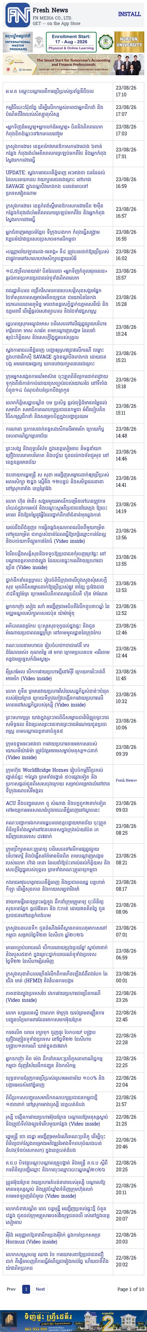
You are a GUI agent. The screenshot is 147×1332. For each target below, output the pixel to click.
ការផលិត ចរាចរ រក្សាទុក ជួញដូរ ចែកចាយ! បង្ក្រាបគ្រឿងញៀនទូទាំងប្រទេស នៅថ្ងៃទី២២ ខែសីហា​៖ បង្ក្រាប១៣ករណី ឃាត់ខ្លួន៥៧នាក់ (51, 1039)
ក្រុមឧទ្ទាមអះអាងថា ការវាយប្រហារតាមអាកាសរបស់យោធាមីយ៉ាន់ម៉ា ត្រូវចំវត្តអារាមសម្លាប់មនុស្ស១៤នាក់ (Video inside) (52, 751)
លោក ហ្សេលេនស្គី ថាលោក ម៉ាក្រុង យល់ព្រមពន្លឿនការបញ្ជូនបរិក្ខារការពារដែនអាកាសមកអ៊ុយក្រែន (55, 1017)
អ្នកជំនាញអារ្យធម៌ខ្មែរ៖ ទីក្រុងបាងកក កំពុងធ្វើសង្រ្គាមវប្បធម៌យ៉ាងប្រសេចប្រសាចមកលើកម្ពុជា (53, 236)
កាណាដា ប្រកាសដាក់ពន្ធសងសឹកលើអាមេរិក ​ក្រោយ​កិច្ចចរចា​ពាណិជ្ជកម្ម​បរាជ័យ (55, 433)
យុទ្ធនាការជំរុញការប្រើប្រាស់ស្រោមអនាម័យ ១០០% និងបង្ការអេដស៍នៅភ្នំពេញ (55, 1082)
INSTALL (129, 15)
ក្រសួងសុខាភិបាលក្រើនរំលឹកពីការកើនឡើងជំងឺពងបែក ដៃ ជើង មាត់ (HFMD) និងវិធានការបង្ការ (57, 978)
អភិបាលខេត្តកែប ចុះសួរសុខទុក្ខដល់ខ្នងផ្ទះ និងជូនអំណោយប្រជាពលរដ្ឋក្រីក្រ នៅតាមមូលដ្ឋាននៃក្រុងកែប (53, 630)
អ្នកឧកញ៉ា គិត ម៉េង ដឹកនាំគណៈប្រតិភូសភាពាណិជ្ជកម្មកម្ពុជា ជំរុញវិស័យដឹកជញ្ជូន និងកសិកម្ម (54, 1062)
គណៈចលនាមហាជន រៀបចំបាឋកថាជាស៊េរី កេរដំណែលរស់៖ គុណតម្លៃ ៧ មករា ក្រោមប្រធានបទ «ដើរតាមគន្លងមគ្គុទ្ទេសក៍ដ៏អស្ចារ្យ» (58, 652)
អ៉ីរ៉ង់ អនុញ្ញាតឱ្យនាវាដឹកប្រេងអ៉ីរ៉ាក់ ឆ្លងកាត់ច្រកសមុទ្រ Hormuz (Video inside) (53, 1239)
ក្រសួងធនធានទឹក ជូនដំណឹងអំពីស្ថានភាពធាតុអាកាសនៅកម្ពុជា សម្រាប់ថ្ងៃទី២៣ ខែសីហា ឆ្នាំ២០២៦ (56, 932)
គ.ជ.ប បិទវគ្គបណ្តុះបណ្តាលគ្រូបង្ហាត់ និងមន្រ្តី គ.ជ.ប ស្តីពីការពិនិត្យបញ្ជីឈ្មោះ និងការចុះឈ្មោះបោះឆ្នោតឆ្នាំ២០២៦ (57, 1167)
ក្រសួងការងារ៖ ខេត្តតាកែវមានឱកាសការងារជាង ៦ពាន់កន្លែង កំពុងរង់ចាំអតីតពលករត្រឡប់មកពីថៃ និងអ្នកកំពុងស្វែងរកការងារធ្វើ (56, 153)
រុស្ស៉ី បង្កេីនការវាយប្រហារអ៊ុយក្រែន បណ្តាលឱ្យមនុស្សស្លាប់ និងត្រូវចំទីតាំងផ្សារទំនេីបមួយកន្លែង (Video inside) (57, 1121)
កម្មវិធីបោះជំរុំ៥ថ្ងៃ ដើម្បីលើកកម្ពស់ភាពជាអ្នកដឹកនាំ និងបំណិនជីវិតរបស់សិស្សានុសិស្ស (54, 111)
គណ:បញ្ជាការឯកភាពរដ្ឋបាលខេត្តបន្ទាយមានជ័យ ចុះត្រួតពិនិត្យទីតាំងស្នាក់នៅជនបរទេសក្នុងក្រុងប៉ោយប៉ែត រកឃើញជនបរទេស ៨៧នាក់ (56, 830)
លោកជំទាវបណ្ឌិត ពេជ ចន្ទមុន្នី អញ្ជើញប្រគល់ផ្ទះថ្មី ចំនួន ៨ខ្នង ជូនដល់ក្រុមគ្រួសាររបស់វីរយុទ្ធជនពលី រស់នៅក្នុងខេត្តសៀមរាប (58, 1216)
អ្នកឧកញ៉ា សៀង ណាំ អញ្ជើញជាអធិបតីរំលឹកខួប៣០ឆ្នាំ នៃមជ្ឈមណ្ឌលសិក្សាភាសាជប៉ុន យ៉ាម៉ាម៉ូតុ (58, 610)
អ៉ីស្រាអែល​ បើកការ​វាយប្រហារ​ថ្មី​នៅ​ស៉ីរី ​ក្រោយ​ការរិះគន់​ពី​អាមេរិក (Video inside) (55, 676)
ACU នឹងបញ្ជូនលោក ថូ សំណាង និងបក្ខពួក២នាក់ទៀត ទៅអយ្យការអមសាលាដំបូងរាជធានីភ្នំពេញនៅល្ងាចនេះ (56, 807)
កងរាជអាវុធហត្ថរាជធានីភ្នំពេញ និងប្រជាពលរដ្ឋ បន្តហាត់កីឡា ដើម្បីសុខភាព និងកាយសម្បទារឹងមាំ (55, 886)
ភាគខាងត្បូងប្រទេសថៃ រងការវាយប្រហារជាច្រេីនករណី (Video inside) (53, 997)
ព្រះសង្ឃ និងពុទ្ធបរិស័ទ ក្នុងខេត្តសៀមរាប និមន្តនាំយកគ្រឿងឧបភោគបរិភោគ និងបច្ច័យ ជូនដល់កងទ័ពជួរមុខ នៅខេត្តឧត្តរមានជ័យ (57, 455)
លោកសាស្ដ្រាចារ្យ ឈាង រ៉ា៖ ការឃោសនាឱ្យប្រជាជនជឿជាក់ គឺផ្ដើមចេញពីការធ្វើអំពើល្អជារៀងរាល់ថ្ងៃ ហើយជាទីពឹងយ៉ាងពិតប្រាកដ (57, 1261)
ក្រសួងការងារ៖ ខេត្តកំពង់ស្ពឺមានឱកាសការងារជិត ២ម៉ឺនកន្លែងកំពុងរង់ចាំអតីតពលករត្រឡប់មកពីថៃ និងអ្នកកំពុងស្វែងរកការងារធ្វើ (55, 213)
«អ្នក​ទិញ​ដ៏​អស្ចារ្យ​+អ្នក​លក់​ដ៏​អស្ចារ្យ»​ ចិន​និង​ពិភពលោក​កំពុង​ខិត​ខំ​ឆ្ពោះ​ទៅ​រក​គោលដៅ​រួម (54, 131)
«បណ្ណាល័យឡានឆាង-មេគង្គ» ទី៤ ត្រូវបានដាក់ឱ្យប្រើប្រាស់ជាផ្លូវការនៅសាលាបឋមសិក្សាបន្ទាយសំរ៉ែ (57, 255)
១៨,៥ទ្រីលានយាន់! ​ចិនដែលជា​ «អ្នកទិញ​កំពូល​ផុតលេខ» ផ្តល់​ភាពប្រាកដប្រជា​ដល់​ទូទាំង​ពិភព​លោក (56, 275)
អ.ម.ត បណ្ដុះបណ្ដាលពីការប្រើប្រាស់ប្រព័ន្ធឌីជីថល (50, 91)
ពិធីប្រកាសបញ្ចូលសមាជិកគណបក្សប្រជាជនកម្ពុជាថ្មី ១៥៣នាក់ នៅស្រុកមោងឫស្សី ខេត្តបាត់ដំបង (51, 1101)
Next (40, 1289)
